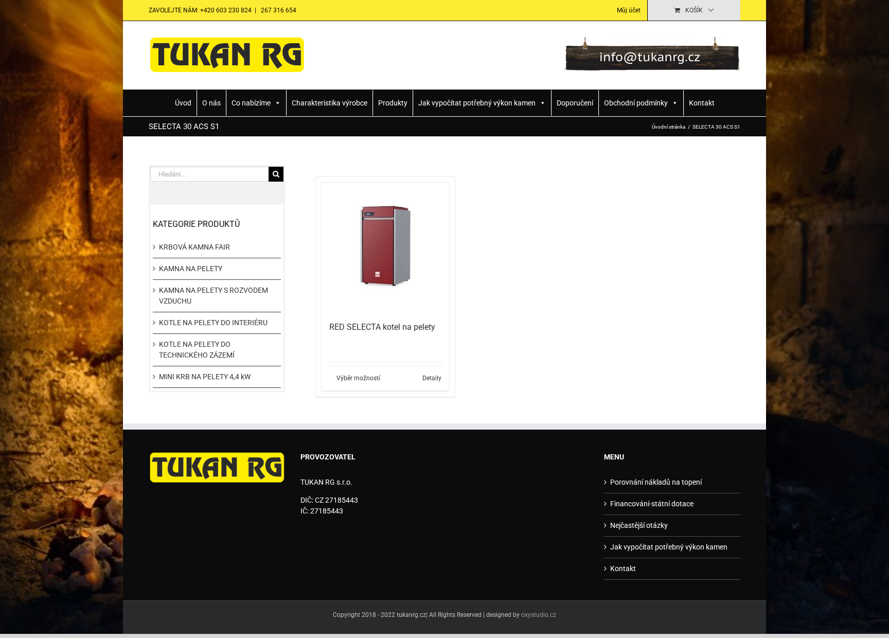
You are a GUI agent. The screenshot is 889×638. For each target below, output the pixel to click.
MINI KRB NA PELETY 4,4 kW (205, 377)
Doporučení (575, 103)
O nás (211, 103)
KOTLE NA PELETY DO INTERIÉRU (213, 322)
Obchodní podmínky (636, 103)
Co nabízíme (251, 103)
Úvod (183, 103)
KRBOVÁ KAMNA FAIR (194, 247)
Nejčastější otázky (639, 525)
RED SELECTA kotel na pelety (382, 327)
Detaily (431, 378)
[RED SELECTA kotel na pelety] (386, 247)
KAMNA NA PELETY (190, 268)
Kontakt (702, 103)
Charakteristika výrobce (329, 103)
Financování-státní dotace (652, 504)
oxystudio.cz (538, 614)
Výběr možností (358, 378)
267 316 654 (277, 10)
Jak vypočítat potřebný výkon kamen (477, 103)
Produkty (392, 103)
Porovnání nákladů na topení (656, 482)
